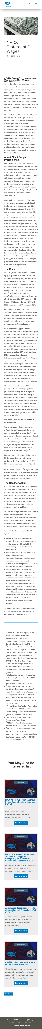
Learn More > (21, 823)
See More (8, 994)
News (18, 56)
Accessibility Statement (21, 1026)
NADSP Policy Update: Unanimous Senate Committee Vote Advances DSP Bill (20, 802)
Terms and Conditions (24, 1023)
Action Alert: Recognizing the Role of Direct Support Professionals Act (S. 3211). (20, 910)
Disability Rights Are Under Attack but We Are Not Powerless (20, 963)
